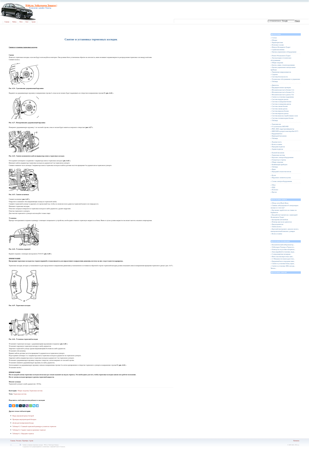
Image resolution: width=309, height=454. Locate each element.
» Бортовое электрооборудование (282, 157)
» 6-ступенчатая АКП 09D (279, 126)
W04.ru (297, 445)
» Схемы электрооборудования (281, 181)
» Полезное (274, 189)
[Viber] (27, 405)
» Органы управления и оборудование (283, 52)
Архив (33, 22)
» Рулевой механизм (277, 153)
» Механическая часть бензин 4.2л (282, 92)
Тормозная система (35, 391)
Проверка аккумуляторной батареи (24, 419)
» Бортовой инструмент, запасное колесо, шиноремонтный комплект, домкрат (285, 230)
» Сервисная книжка (277, 49)
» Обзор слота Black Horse (279, 203)
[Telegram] (37, 405)
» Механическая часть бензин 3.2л (282, 90)
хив (32, 441)
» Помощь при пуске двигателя (281, 222)
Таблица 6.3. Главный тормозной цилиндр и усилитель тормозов (34, 426)
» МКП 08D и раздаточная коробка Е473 (284, 131)
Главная (6, 22)
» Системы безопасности (279, 77)
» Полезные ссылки (277, 45)
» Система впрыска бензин (280, 111)
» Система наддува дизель (279, 99)
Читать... (273, 268)
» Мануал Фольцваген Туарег (280, 47)
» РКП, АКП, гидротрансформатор (282, 129)
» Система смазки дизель (279, 109)
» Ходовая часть (276, 142)
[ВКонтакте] (10, 405)
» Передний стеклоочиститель (281, 171)
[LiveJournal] (23, 405)
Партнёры (25, 441)
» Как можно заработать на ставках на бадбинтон (284, 211)
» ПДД (273, 187)
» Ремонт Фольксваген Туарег (281, 55)
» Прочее (274, 192)
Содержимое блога (27, 446)
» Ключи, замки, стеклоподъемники (283, 65)
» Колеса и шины (276, 144)
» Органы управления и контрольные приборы (283, 68)
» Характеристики (277, 42)
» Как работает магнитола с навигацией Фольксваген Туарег (284, 216)
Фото (21, 22)
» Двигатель (275, 85)
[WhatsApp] (30, 405)
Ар (30, 441)
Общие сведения (23, 391)
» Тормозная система (278, 155)
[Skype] (33, 405)
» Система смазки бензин (279, 106)
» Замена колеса (276, 226)
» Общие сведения (277, 62)
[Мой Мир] (17, 405)
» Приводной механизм (278, 136)
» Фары (273, 169)
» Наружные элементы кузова (281, 177)
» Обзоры (274, 40)
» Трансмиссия (276, 124)
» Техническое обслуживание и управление (285, 79)
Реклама (18, 441)
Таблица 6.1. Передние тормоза (23, 433)
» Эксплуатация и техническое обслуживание (281, 59)
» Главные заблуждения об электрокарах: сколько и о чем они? (285, 206)
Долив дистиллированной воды (23, 423)
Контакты (296, 441)
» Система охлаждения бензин (281, 101)
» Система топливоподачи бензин (282, 118)
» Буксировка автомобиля (279, 219)
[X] (20, 405)
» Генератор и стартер (278, 160)
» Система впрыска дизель (279, 113)
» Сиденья (274, 74)
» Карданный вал (276, 133)
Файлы (14, 22)
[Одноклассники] (13, 405)
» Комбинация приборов (279, 164)
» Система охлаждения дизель (281, 104)
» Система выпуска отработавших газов (284, 116)
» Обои (273, 185)
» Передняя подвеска (278, 146)
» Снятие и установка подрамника (282, 97)
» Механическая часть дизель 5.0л (282, 94)
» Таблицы (274, 81)
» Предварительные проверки (281, 87)
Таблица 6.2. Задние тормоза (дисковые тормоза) (29, 430)
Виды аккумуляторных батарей (23, 416)
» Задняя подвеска (277, 149)
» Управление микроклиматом (281, 72)
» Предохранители (277, 224)
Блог (27, 22)
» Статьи (274, 38)
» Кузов (273, 175)
